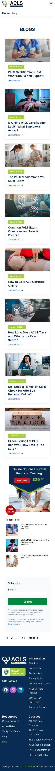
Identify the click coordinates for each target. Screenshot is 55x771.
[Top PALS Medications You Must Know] (12, 561)
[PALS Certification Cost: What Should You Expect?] (12, 530)
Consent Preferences (40, 683)
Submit (27, 601)
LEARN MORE (14, 80)
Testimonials (35, 673)
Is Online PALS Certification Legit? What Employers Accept (27, 126)
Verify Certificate (11, 731)
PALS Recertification (39, 749)
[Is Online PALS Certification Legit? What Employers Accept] (12, 545)
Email (12, 589)
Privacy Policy (24, 622)
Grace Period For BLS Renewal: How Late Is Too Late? (26, 444)
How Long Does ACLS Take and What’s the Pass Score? (27, 336)
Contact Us (35, 668)
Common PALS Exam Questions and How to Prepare (23, 231)
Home (6, 13)
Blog (4, 741)
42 (23, 637)
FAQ (4, 736)
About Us (34, 663)
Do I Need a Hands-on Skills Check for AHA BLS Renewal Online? (27, 390)
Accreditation (9, 726)
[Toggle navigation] (51, 4)
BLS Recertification (39, 755)
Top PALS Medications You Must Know (34, 555)
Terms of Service (38, 707)
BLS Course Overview (40, 739)
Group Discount (10, 721)
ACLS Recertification (40, 744)
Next (32, 637)
